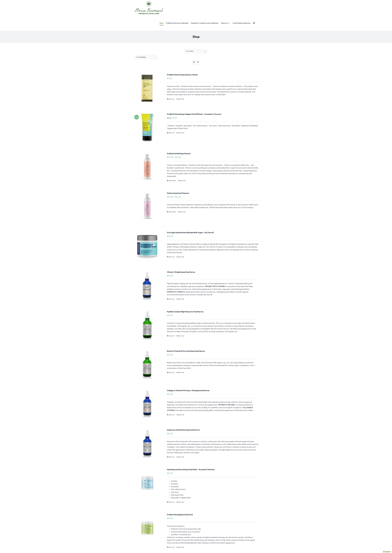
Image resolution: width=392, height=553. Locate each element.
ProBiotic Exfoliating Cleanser (179, 153)
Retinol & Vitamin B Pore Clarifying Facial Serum (186, 351)
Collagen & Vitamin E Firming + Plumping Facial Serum (188, 390)
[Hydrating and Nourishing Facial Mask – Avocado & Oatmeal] (147, 482)
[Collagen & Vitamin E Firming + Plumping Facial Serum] (147, 403)
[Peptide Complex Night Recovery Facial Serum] (147, 324)
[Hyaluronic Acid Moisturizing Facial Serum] (147, 443)
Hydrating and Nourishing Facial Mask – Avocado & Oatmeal (190, 469)
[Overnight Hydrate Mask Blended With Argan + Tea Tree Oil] (147, 245)
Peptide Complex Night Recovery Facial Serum (185, 312)
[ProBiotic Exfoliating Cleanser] (147, 166)
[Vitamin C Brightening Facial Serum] (147, 285)
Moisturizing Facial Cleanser (178, 193)
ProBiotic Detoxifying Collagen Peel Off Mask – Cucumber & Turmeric (194, 114)
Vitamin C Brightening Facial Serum (181, 272)
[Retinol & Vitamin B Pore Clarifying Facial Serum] (147, 364)
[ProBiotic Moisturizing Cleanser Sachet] (147, 87)
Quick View (181, 99)
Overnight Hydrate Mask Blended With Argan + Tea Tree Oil (190, 232)
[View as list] (198, 62)
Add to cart (171, 99)
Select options (172, 180)
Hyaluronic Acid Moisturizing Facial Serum (183, 430)
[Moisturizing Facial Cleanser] (147, 206)
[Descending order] (205, 52)
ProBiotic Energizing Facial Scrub (180, 514)
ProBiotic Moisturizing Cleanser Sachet (182, 75)
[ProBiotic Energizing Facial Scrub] (147, 527)
